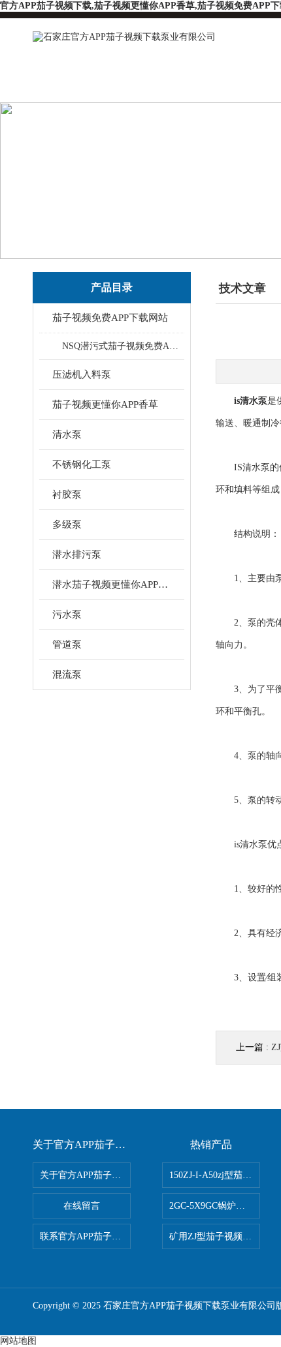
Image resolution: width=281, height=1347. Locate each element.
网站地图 (18, 1341)
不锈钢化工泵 (81, 464)
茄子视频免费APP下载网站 (110, 317)
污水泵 (67, 614)
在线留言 (81, 1206)
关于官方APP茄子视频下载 (85, 1175)
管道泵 (67, 644)
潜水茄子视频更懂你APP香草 (112, 584)
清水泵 (67, 434)
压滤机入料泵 (81, 374)
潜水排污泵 (76, 554)
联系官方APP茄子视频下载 (85, 1236)
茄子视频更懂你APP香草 (105, 404)
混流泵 (67, 674)
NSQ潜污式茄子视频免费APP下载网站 (122, 346)
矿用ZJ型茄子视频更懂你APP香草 (214, 1236)
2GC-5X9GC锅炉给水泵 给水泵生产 (214, 1206)
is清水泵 (250, 401)
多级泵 (67, 524)
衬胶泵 (67, 494)
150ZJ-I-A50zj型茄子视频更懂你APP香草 (214, 1175)
